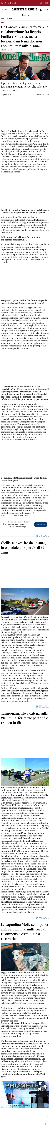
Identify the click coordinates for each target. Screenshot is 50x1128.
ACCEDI (45, 10)
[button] (25, 1094)
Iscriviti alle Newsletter (9, 3)
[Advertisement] (18, 114)
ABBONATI (44, 3)
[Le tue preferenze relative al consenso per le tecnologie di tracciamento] (46, 1124)
